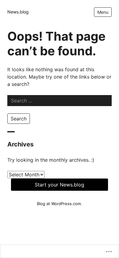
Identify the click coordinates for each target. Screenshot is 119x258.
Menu (102, 12)
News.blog (18, 11)
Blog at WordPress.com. (59, 203)
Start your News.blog (59, 185)
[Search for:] (59, 101)
